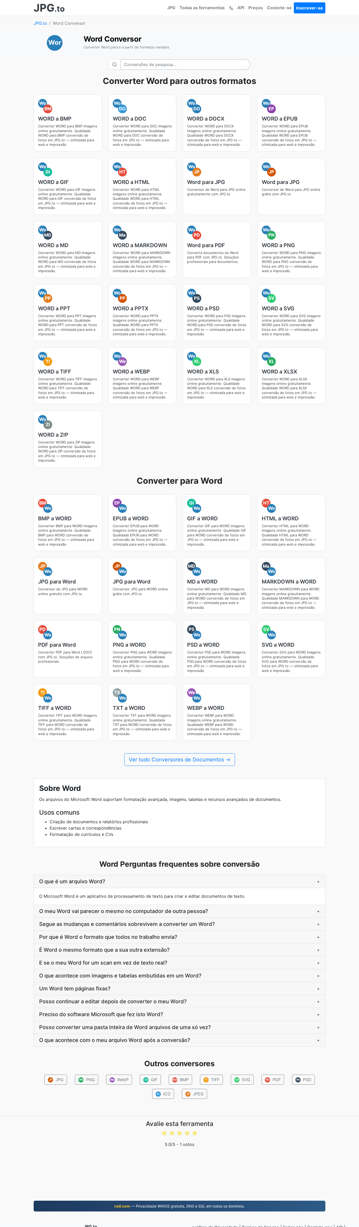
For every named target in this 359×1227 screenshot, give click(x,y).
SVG (242, 1079)
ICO (164, 1093)
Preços (255, 7)
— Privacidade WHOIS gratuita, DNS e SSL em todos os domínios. (179, 1206)
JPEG (195, 1093)
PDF (273, 1079)
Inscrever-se (309, 8)
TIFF (212, 1079)
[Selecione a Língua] (231, 7)
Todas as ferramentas (202, 7)
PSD (303, 1079)
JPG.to (40, 23)
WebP (119, 1079)
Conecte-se (279, 7)
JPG (171, 7)
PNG (87, 1079)
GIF (150, 1079)
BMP (181, 1079)
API (240, 7)
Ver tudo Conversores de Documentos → (179, 759)
